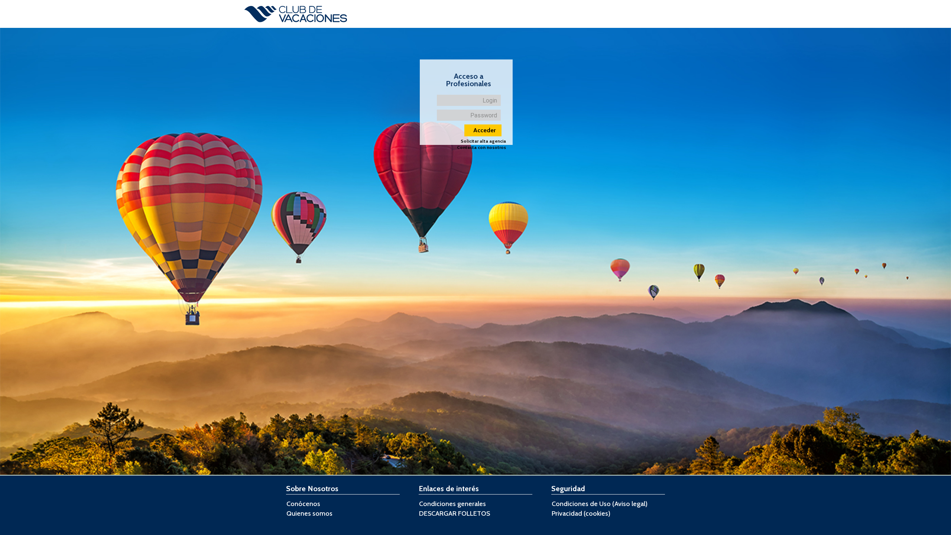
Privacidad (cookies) (581, 513)
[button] (483, 130)
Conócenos (303, 504)
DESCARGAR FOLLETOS (454, 513)
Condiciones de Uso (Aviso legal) (599, 504)
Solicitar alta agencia (483, 141)
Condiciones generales (452, 504)
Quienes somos (309, 513)
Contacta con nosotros (481, 147)
